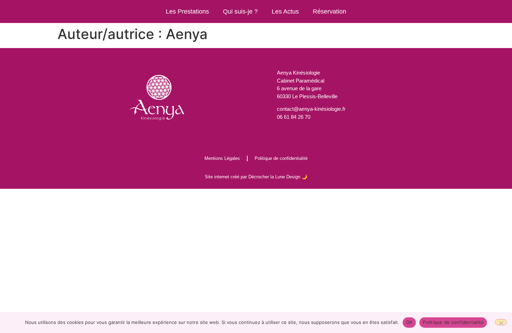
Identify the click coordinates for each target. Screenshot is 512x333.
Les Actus (285, 11)
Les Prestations (187, 11)
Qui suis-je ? (240, 11)
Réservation (329, 11)
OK (409, 322)
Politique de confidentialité (281, 158)
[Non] (501, 322)
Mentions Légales (222, 158)
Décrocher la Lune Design (274, 176)
